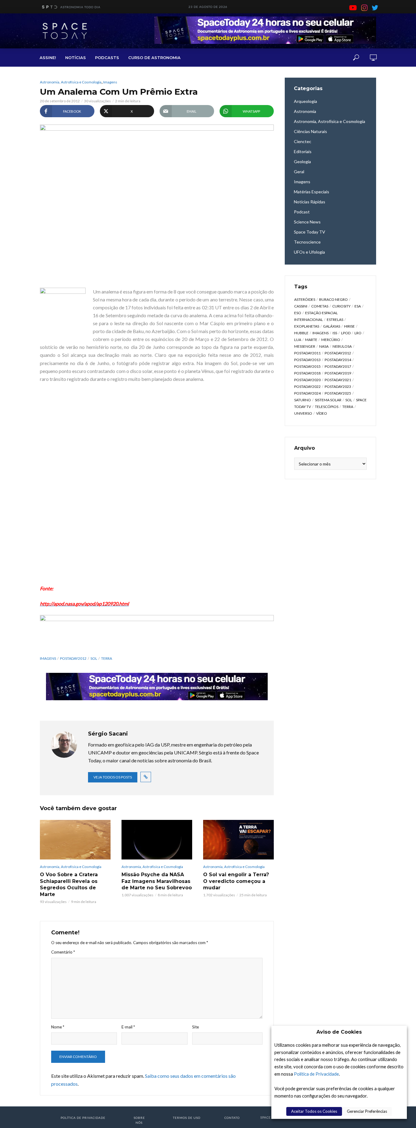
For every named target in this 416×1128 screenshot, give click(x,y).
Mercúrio (330, 339)
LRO (357, 333)
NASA (324, 346)
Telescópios (326, 406)
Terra (106, 658)
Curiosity (341, 306)
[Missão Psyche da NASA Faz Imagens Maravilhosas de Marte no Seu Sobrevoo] (157, 839)
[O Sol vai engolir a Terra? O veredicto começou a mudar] (238, 839)
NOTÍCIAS (75, 57)
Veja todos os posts (112, 777)
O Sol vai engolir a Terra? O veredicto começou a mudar (236, 881)
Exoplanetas (306, 326)
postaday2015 (307, 366)
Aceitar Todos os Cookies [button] (314, 1111)
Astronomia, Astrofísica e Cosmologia (70, 82)
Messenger (304, 346)
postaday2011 (307, 353)
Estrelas (335, 319)
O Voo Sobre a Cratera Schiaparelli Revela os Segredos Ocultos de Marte (69, 884)
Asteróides (304, 299)
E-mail (128, 1026)
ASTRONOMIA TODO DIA (80, 7)
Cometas (319, 306)
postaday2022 (307, 386)
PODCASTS (107, 57)
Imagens (110, 82)
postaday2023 (338, 386)
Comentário (63, 952)
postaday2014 (338, 359)
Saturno (302, 400)
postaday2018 (307, 373)
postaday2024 (307, 393)
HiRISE (349, 326)
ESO (297, 313)
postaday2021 (338, 380)
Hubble (301, 333)
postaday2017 (338, 366)
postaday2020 (307, 380)
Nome (57, 1026)
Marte (311, 339)
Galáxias (331, 326)
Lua (297, 339)
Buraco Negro (333, 299)
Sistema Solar (328, 400)
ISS (335, 333)
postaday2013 (307, 359)
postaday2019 (338, 373)
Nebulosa (342, 346)
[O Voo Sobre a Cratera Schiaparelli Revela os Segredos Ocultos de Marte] (75, 839)
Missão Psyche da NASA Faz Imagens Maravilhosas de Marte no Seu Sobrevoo (157, 881)
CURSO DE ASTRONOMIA (154, 57)
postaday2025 (338, 393)
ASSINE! (48, 57)
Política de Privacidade (316, 1074)
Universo (303, 413)
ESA (357, 306)
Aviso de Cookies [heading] (339, 1032)
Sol (93, 658)
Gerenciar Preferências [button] (367, 1111)
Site (195, 1026)
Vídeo (321, 413)
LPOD (346, 333)
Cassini (300, 306)
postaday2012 (73, 658)
